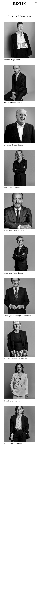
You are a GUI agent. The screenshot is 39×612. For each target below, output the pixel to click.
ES (36, 3)
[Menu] (3, 4)
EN (33, 3)
